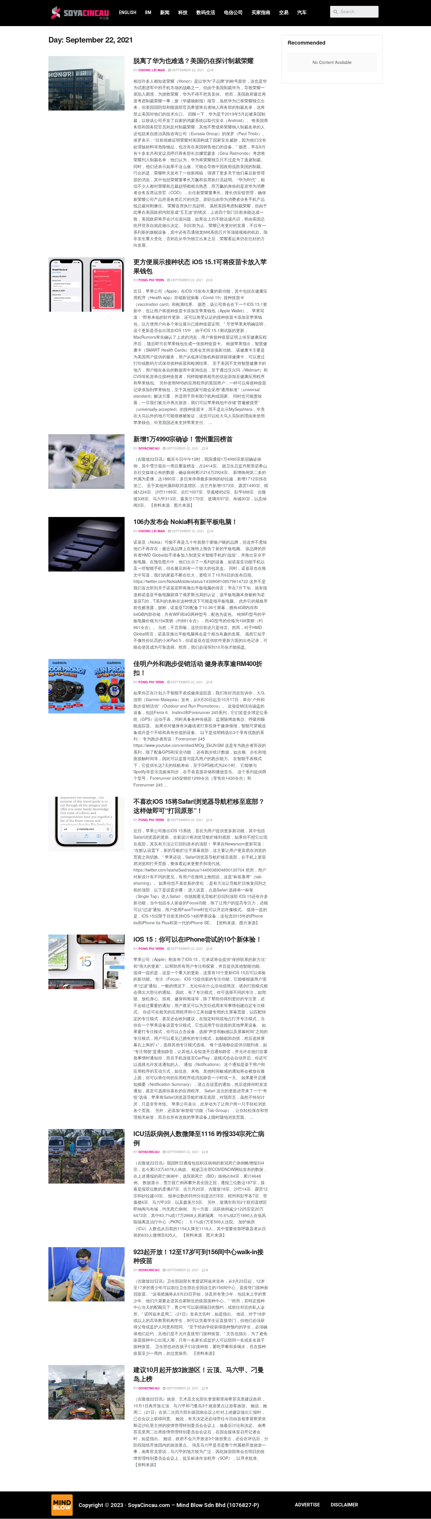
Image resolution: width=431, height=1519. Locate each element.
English (127, 12)
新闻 (164, 12)
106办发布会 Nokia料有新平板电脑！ (185, 521)
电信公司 (233, 12)
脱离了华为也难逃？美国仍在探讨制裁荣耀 (193, 60)
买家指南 (261, 12)
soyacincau (148, 448)
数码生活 (205, 12)
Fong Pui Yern (151, 280)
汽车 (302, 12)
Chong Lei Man (151, 70)
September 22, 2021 (187, 69)
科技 (183, 12)
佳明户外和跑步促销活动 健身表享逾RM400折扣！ (197, 668)
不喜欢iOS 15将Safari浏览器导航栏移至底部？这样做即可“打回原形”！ (198, 805)
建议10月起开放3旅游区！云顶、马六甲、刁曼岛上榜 (198, 1374)
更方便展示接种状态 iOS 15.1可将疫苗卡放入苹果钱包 (200, 266)
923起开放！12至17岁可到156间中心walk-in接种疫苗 (198, 1256)
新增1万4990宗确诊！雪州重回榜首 (183, 438)
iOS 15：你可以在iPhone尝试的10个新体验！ (197, 939)
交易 (284, 12)
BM (148, 12)
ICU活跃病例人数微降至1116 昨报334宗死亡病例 (198, 1138)
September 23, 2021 (187, 530)
